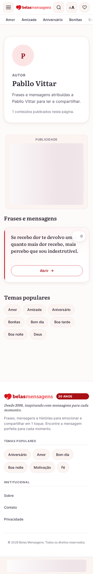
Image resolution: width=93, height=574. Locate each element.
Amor (10, 20)
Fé (63, 467)
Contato (10, 507)
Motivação (42, 467)
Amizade (29, 20)
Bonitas (75, 20)
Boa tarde (62, 322)
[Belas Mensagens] (33, 7)
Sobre (9, 495)
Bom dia (37, 322)
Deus (38, 334)
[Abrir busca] (58, 7)
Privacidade (13, 519)
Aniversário (53, 20)
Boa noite (15, 334)
